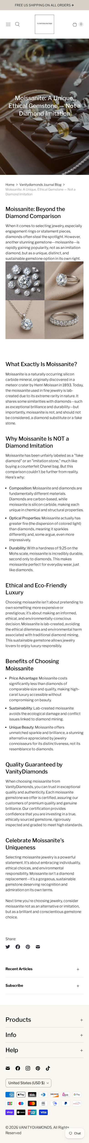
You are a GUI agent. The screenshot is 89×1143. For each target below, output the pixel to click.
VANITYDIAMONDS (35, 1127)
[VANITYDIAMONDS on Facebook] (21, 1068)
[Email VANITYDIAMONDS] (10, 1068)
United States (26, 1083)
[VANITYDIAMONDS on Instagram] (31, 1068)
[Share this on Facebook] (18, 947)
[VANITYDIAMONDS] (44, 24)
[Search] (17, 24)
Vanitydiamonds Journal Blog (40, 184)
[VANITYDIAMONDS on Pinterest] (41, 1068)
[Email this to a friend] (38, 947)
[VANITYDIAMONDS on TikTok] (51, 1068)
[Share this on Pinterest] (28, 947)
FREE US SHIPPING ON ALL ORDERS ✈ (44, 5)
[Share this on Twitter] (9, 947)
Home (9, 184)
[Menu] (8, 24)
